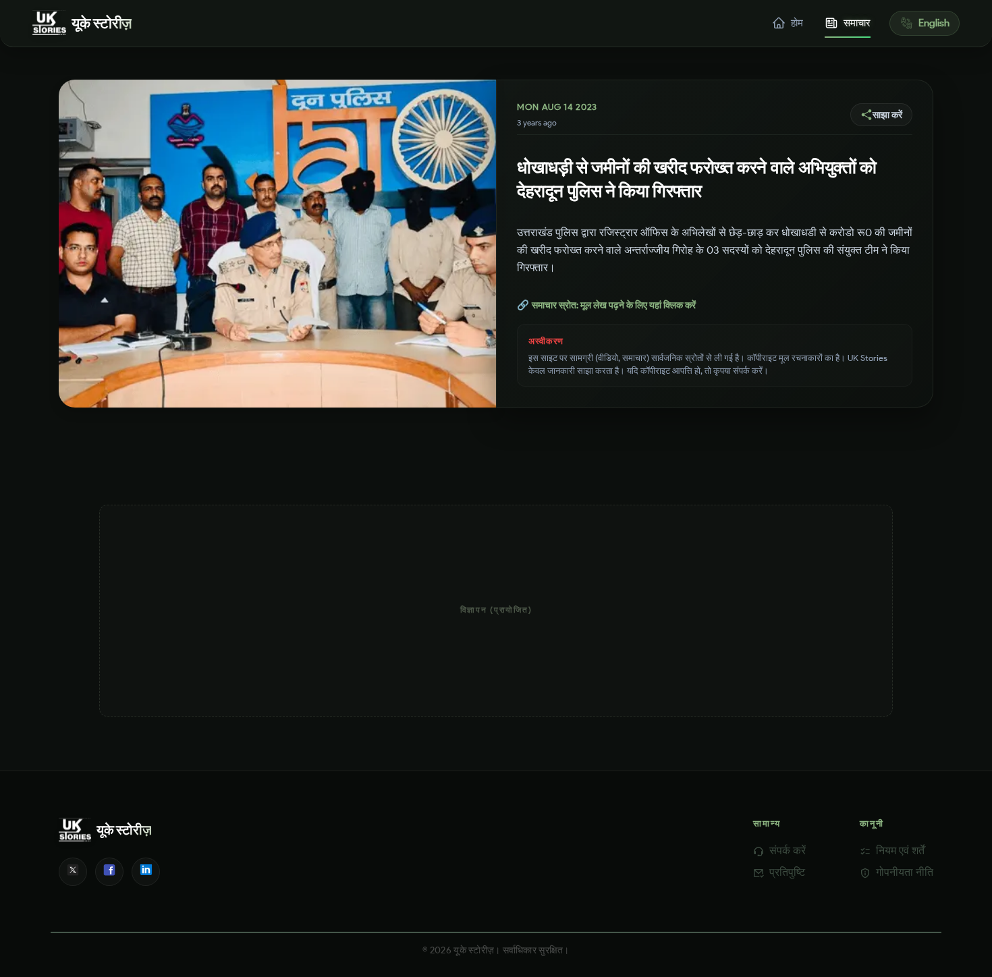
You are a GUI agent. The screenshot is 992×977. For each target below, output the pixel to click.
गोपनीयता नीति (904, 872)
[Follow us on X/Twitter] (73, 872)
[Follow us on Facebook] (109, 872)
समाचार (857, 22)
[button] (881, 114)
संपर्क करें (787, 850)
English (933, 22)
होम (797, 22)
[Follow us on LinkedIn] (146, 872)
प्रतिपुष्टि (787, 872)
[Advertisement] (496, 610)
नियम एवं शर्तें (900, 850)
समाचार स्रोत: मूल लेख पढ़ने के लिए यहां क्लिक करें (606, 305)
